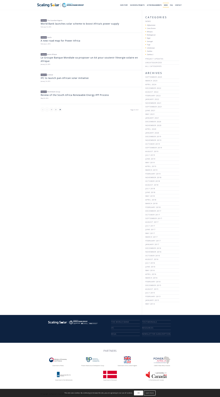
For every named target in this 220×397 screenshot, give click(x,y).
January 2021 (152, 118)
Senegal (150, 41)
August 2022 (151, 92)
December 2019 (153, 136)
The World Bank (120, 322)
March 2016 (151, 278)
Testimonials (149, 322)
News (148, 21)
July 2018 (150, 188)
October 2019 (152, 144)
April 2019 (150, 166)
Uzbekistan (151, 48)
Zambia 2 (150, 54)
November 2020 (153, 125)
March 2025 (151, 81)
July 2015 (150, 293)
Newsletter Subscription (156, 334)
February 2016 (153, 282)
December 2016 (153, 248)
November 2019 (153, 140)
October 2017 (152, 215)
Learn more (150, 393)
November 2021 (153, 103)
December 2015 (153, 285)
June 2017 (150, 229)
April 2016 (150, 274)
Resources (147, 328)
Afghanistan (151, 25)
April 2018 (150, 200)
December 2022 (153, 88)
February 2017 (153, 241)
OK (139, 393)
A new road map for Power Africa (60, 40)
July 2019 (150, 155)
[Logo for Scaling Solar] (60, 5)
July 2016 (150, 263)
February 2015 (153, 296)
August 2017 (151, 222)
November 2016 (153, 252)
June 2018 (150, 192)
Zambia (149, 51)
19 (51, 109)
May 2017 (150, 233)
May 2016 (150, 270)
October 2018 (152, 181)
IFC (112, 328)
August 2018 (151, 185)
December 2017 (153, 211)
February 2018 (153, 207)
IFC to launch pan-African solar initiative (65, 78)
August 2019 (151, 151)
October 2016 (152, 256)
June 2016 (150, 267)
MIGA (113, 334)
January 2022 (152, 99)
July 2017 (150, 226)
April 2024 (150, 84)
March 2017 (151, 237)
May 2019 (150, 162)
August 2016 (151, 259)
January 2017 (152, 244)
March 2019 (151, 170)
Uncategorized (153, 62)
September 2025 (153, 77)
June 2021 (150, 110)
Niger (149, 38)
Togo (148, 45)
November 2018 (153, 177)
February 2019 (153, 174)
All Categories (153, 66)
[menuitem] (124, 5)
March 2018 (151, 203)
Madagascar (151, 35)
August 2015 (151, 289)
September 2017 (153, 218)
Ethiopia (150, 32)
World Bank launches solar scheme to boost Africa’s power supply (80, 23)
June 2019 (150, 159)
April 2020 (150, 129)
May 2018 (150, 196)
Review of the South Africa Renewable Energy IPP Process (75, 95)
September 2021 (153, 107)
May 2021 (150, 114)
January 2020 (152, 133)
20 (55, 109)
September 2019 (153, 148)
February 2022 (153, 95)
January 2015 (152, 300)
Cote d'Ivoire (151, 28)
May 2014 (150, 304)
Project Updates (154, 59)
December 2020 (153, 121)
